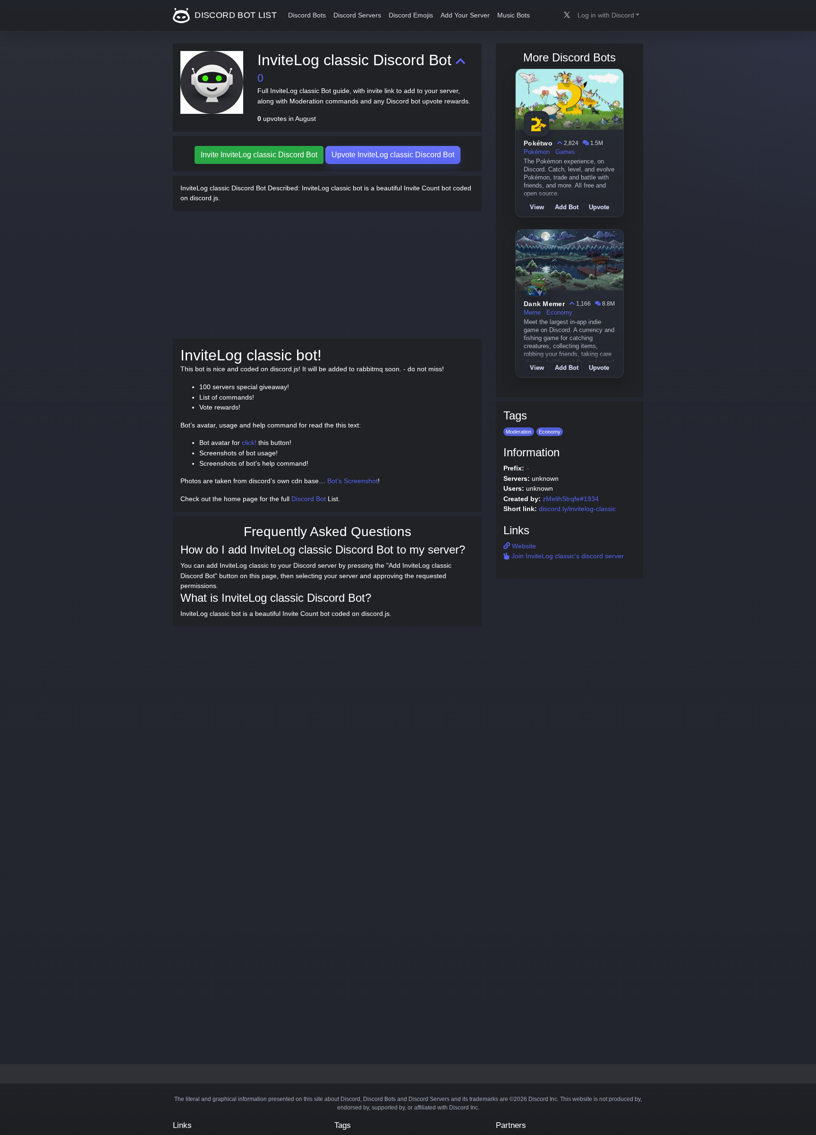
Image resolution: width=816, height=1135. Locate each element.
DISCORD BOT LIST (234, 15)
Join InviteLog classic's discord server (567, 556)
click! (249, 442)
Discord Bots (307, 15)
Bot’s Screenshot (352, 481)
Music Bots (513, 15)
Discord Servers (357, 15)
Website (523, 546)
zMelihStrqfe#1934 (571, 499)
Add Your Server (465, 15)
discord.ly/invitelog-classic (577, 508)
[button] (608, 15)
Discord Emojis (411, 15)
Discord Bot (308, 499)
